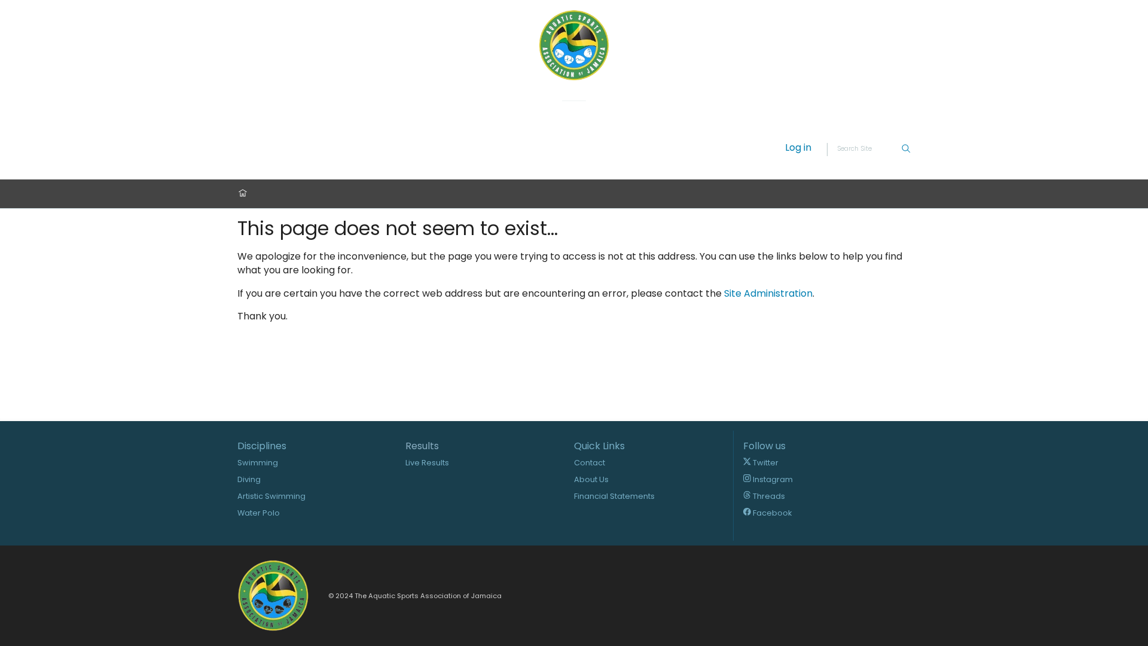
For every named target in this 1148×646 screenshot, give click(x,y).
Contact (589, 463)
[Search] (905, 149)
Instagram (772, 479)
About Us (591, 479)
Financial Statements (614, 496)
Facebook (771, 513)
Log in (798, 148)
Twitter (764, 463)
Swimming (257, 463)
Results (422, 446)
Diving (249, 479)
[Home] (242, 194)
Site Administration (768, 293)
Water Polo (258, 513)
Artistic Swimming (271, 496)
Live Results (427, 463)
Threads (768, 496)
